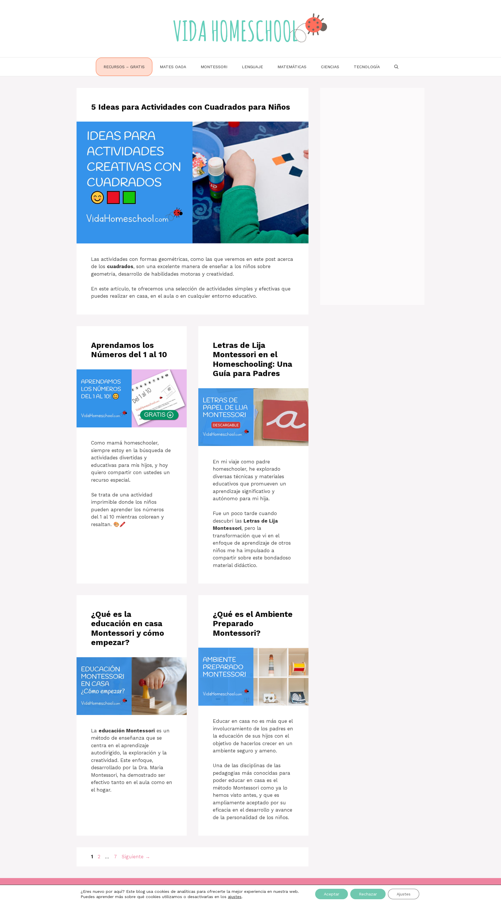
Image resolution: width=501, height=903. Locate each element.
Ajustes (404, 894)
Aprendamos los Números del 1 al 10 (129, 350)
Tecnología (367, 66)
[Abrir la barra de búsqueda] (396, 66)
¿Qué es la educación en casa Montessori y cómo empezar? (127, 628)
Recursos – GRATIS (124, 66)
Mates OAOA (173, 66)
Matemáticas (291, 66)
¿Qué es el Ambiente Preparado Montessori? (253, 624)
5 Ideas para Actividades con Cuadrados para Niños (190, 107)
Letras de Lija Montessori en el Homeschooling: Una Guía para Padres (252, 359)
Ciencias (330, 66)
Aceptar (331, 894)
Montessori (214, 66)
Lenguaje (252, 66)
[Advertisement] (372, 194)
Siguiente (135, 856)
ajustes (235, 896)
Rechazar (368, 894)
